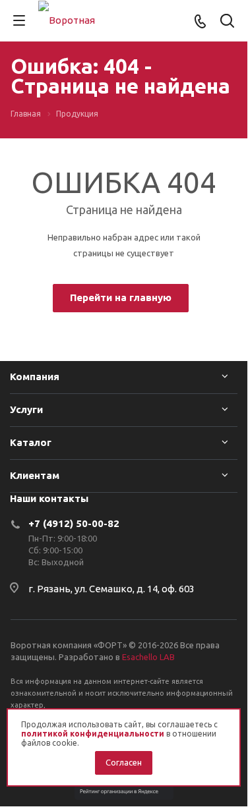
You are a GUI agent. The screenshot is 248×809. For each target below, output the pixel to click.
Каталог (30, 442)
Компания (34, 376)
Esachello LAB (148, 656)
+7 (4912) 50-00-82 (73, 523)
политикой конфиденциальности (92, 733)
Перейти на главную (120, 297)
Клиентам (34, 475)
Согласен (124, 762)
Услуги (26, 409)
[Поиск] (227, 22)
